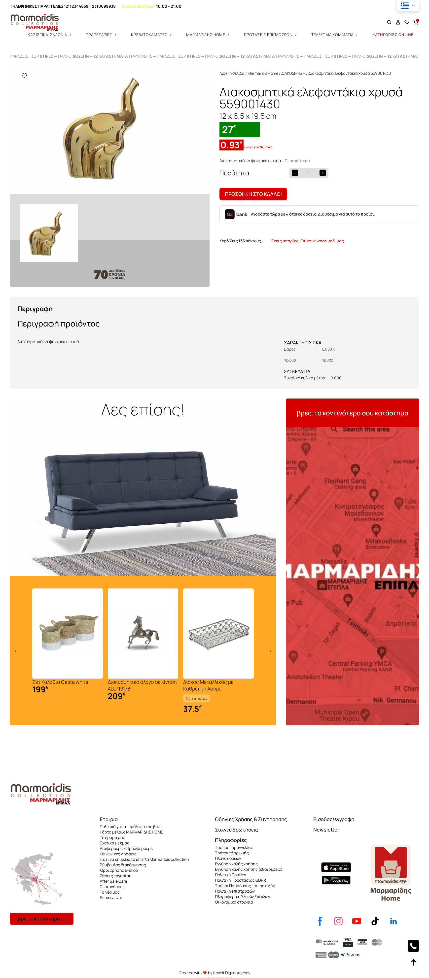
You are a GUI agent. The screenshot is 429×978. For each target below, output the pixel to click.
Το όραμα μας (112, 837)
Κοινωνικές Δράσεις (118, 854)
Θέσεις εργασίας (115, 875)
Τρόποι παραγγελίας (234, 847)
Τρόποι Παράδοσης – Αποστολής (245, 885)
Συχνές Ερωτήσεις (236, 829)
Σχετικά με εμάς (114, 843)
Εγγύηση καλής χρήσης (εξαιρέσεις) (249, 869)
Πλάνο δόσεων (228, 858)
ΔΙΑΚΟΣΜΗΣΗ (293, 73)
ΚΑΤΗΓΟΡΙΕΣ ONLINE (393, 34)
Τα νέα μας (110, 892)
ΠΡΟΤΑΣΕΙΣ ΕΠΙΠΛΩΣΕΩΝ (268, 34)
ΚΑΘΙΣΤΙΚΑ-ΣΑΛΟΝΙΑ (47, 34)
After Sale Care (113, 881)
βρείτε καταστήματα (42, 918)
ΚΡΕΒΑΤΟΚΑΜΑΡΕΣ (149, 34)
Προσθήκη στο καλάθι (253, 194)
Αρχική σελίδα (232, 73)
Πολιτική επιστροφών (235, 891)
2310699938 (104, 6)
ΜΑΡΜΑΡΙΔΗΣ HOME (205, 34)
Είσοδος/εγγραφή (333, 819)
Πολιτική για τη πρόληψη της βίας (131, 826)
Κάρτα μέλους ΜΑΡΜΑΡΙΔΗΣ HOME (131, 832)
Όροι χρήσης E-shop (119, 870)
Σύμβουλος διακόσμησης (123, 865)
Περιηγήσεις (112, 886)
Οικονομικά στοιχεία (234, 902)
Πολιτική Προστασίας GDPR (240, 880)
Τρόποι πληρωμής (232, 853)
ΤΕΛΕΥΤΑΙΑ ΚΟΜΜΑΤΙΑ (332, 34)
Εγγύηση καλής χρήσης (236, 864)
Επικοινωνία (111, 897)
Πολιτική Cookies (230, 874)
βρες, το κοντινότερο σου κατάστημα (352, 412)
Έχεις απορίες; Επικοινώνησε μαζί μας (307, 241)
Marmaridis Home (263, 73)
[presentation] (15, 651)
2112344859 (77, 6)
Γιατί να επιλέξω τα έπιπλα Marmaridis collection (144, 859)
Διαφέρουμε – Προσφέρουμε (126, 848)
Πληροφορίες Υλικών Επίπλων (242, 896)
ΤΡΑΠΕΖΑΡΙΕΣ (99, 34)
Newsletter (326, 829)
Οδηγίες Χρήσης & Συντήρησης (251, 819)
